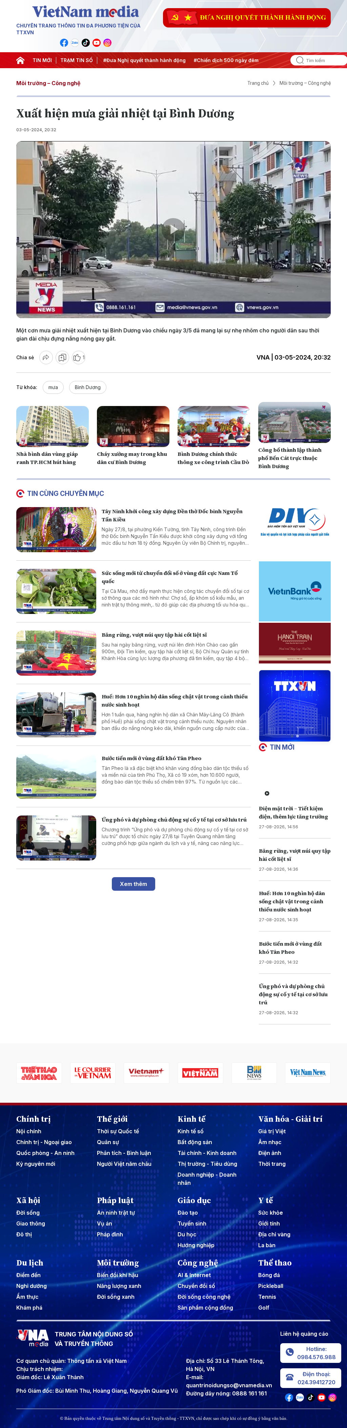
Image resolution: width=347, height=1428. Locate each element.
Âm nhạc (270, 1142)
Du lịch (29, 1262)
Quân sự (108, 1142)
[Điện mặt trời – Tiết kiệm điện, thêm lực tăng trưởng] (295, 781)
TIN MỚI (42, 60)
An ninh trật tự (116, 1212)
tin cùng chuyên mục (65, 493)
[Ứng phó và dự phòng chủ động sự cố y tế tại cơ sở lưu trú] (56, 838)
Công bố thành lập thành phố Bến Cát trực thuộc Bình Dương (290, 458)
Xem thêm (133, 884)
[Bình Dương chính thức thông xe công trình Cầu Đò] (214, 426)
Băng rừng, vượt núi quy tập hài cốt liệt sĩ (154, 634)
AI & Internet (194, 1275)
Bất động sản (195, 1142)
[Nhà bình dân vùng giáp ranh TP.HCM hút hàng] (52, 426)
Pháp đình (110, 1234)
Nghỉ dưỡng (31, 1285)
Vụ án (104, 1223)
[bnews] (200, 1073)
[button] (292, 736)
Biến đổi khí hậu (117, 1275)
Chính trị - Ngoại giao (44, 1142)
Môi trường (118, 1262)
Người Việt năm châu (124, 1163)
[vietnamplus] (93, 1073)
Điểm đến (28, 1275)
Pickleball (270, 1285)
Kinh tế (191, 1119)
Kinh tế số (191, 1131)
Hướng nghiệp (196, 1245)
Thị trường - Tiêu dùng (207, 1163)
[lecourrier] (39, 1073)
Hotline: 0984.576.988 (316, 1353)
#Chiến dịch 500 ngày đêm (217, 60)
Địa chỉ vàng (274, 1234)
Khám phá (29, 1307)
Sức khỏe (270, 1212)
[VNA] (64, 43)
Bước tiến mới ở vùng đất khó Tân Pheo (151, 758)
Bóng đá (269, 1275)
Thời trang (272, 1163)
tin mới (282, 747)
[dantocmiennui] (308, 1073)
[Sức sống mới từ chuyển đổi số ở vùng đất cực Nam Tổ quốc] (56, 591)
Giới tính (269, 1223)
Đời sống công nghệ (204, 1296)
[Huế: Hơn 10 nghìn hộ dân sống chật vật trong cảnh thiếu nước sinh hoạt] (56, 714)
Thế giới (112, 1119)
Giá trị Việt (272, 1131)
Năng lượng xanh (119, 1285)
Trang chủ (258, 83)
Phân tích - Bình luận (124, 1153)
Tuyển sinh (192, 1223)
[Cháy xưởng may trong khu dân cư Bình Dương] (133, 426)
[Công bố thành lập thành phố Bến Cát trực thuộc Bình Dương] (294, 422)
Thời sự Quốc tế (118, 1131)
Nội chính (28, 1131)
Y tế (265, 1200)
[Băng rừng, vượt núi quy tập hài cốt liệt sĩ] (56, 653)
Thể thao (275, 1262)
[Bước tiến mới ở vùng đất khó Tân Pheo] (56, 776)
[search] (297, 60)
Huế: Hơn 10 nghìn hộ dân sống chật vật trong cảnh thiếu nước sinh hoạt (292, 901)
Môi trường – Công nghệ (48, 83)
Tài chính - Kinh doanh (207, 1153)
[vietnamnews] (254, 1073)
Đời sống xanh (116, 1296)
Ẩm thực (27, 1296)
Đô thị (24, 1234)
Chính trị (33, 1119)
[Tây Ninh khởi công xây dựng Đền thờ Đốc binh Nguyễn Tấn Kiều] (56, 529)
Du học (187, 1234)
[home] (20, 60)
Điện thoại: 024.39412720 (316, 1378)
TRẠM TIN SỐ (76, 60)
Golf (263, 1307)
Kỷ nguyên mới (35, 1163)
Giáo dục (194, 1200)
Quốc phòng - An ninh (45, 1153)
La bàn (266, 1245)
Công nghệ (198, 1262)
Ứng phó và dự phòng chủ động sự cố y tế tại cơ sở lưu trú (174, 819)
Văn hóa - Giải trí (290, 1119)
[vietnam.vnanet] (146, 1073)
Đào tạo (188, 1212)
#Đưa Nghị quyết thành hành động (136, 60)
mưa (53, 387)
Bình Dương (88, 387)
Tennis (267, 1296)
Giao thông (30, 1223)
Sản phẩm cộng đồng (205, 1307)
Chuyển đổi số (196, 1285)
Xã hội (28, 1200)
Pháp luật (115, 1200)
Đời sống (28, 1212)
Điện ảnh (269, 1153)
